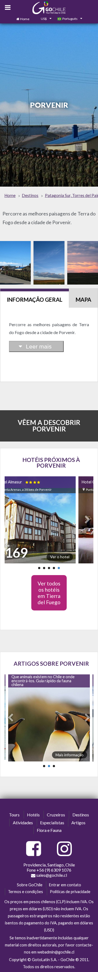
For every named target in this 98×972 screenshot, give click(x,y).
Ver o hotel (59, 556)
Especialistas (52, 822)
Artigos (78, 822)
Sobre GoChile (29, 884)
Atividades (23, 822)
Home (24, 19)
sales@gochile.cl (51, 875)
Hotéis (33, 814)
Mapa (83, 299)
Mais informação (70, 754)
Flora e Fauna (49, 830)
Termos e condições (25, 891)
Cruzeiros (56, 814)
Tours (14, 814)
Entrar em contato (65, 884)
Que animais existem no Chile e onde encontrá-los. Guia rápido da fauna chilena (43, 680)
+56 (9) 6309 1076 (53, 869)
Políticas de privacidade (70, 891)
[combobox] (43, 19)
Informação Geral (34, 299)
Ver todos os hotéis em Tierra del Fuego (49, 592)
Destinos (80, 814)
